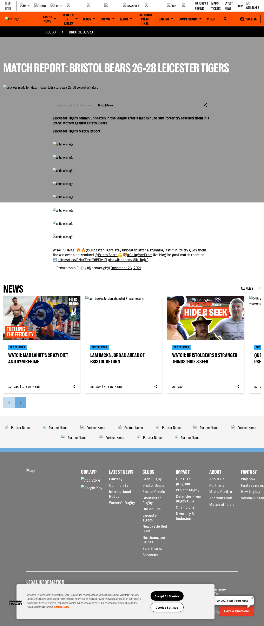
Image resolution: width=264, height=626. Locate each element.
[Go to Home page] (17, 19)
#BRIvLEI (100, 259)
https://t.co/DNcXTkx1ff (76, 259)
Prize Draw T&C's (217, 591)
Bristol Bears (81, 32)
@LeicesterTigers (100, 250)
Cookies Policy (61, 606)
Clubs (50, 32)
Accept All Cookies (167, 596)
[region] (115, 601)
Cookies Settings (167, 607)
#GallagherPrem (139, 254)
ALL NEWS (247, 288)
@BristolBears (106, 254)
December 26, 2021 (126, 267)
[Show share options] (205, 105)
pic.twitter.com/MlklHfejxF (128, 259)
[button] (15, 602)
